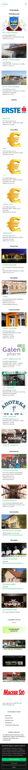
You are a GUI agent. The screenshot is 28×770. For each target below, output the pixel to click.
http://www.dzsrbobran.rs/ (15, 535)
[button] (25, 4)
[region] (14, 757)
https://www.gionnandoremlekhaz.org (13, 563)
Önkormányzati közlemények (12, 725)
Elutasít (14, 767)
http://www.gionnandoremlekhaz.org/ (13, 588)
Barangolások (8, 722)
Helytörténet (8, 715)
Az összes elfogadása (14, 759)
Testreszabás (14, 763)
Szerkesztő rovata (9, 720)
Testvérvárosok (8, 718)
